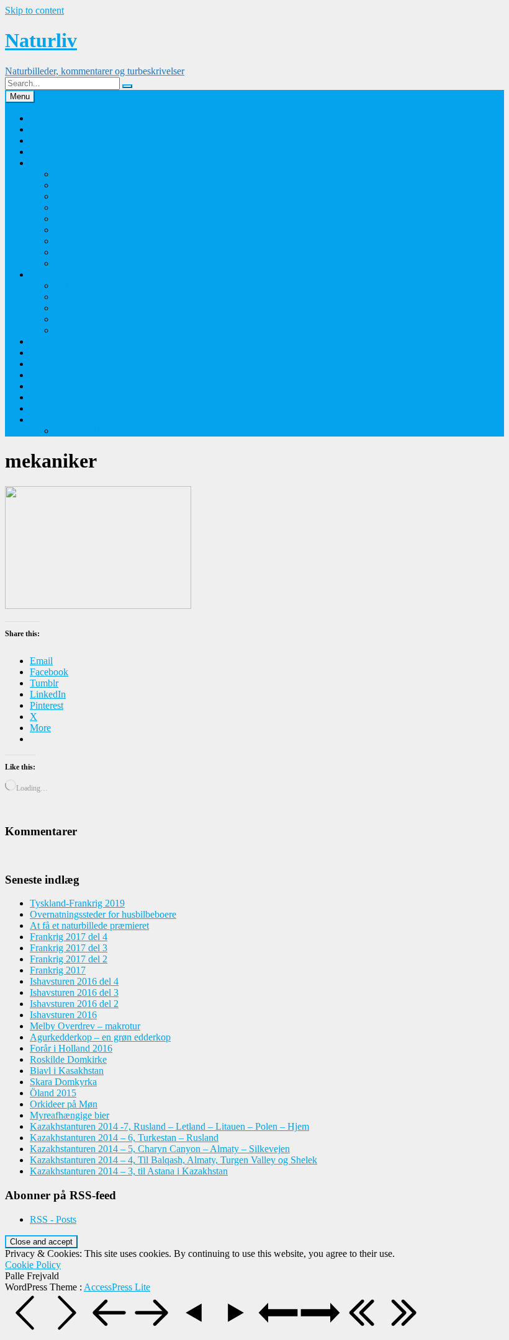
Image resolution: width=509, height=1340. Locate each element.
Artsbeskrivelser (61, 408)
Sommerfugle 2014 (92, 196)
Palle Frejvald (57, 118)
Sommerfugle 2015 (92, 185)
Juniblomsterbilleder (94, 330)
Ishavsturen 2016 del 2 (74, 1003)
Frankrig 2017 (58, 970)
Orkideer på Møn (88, 285)
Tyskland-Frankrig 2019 (102, 430)
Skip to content (34, 10)
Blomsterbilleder (62, 274)
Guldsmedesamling (67, 151)
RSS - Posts (53, 1219)
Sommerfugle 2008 (92, 263)
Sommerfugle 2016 (92, 174)
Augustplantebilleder (95, 308)
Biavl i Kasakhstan (67, 1070)
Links (41, 352)
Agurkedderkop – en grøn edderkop (100, 1037)
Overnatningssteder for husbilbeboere (103, 914)
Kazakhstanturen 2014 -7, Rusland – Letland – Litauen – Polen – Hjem (169, 1126)
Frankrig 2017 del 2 (68, 959)
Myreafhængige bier (69, 1115)
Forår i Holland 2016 (71, 1048)
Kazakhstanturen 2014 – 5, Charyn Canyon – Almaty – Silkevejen (160, 1148)
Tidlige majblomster (93, 296)
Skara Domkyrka (63, 1081)
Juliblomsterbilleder (93, 319)
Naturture (48, 375)
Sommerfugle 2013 (92, 207)
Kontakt (45, 129)
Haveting (48, 397)
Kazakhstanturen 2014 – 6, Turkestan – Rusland (124, 1137)
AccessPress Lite (117, 1287)
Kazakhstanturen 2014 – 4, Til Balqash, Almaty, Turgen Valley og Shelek (173, 1160)
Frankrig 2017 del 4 (68, 936)
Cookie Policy (33, 1264)
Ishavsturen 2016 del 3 (74, 992)
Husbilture (50, 419)
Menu (20, 96)
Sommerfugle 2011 (92, 229)
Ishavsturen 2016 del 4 (74, 981)
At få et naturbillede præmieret (89, 925)
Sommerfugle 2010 (92, 241)
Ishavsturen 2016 (63, 1014)
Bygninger (50, 363)
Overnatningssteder (68, 341)
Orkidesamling (59, 140)
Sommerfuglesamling (71, 163)
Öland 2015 (53, 1093)
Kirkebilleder (55, 386)
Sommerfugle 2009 (92, 252)
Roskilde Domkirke (68, 1059)
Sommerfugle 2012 (92, 218)
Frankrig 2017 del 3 (68, 948)
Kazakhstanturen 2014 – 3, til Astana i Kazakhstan (129, 1171)
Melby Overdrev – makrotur (85, 1026)
